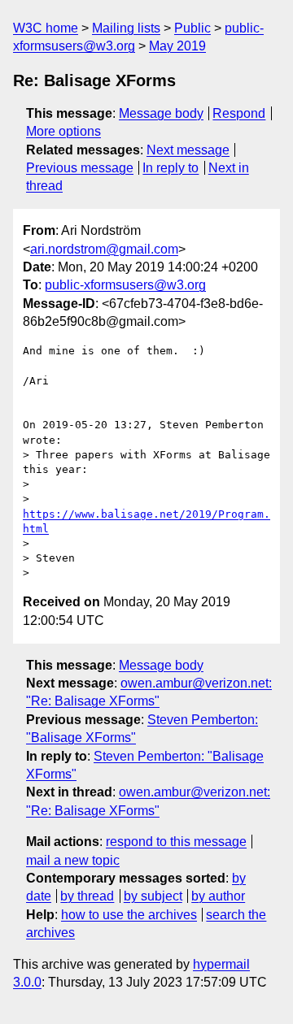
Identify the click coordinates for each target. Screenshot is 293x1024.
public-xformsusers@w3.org (125, 285)
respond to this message (176, 841)
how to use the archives (129, 915)
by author (218, 896)
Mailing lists (126, 28)
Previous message (79, 168)
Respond (238, 113)
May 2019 (177, 46)
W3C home (45, 28)
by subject (153, 896)
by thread (87, 896)
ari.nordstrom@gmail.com (104, 249)
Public (192, 28)
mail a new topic (73, 860)
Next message (188, 150)
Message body (161, 113)
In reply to (170, 168)
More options (63, 131)
